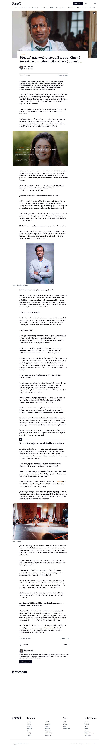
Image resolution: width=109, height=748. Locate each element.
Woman (64, 7)
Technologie (35, 7)
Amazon (60, 482)
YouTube (94, 744)
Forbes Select (91, 7)
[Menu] (95, 3)
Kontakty (87, 730)
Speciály (58, 7)
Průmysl (21, 7)
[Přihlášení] (86, 3)
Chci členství (77, 3)
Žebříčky (52, 7)
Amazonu (48, 628)
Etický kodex (88, 735)
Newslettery (78, 7)
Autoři (64, 722)
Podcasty (70, 7)
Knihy (64, 726)
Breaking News (49, 733)
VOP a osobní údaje (89, 733)
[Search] (90, 3)
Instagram (81, 744)
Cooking (46, 7)
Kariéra (86, 728)
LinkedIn (88, 744)
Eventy (84, 7)
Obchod (65, 724)
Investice (14, 7)
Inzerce (86, 726)
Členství (87, 724)
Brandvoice (48, 735)
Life (41, 7)
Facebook (71, 744)
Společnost (27, 7)
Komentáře (48, 724)
